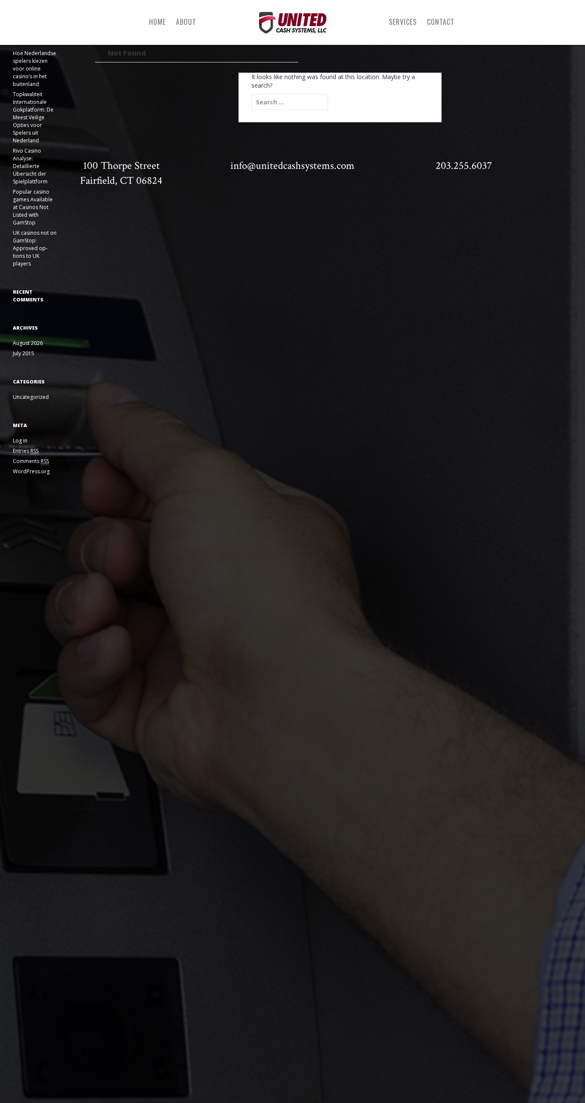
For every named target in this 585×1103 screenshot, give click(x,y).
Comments (31, 461)
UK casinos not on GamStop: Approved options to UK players (35, 248)
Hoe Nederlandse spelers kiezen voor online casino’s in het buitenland (34, 69)
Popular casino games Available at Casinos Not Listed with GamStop (33, 207)
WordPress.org (31, 471)
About (186, 22)
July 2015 (23, 353)
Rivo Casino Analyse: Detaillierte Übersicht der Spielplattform (30, 166)
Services (403, 22)
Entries (26, 450)
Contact (440, 22)
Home (157, 22)
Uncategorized (31, 397)
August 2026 (28, 343)
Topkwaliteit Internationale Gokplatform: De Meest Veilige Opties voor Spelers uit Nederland (33, 117)
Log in (20, 440)
